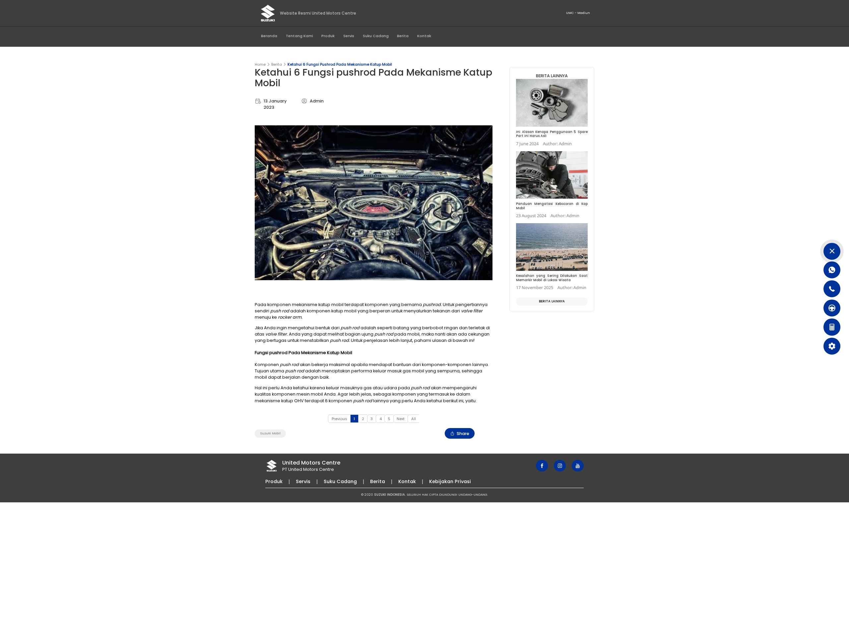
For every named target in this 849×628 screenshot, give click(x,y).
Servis (348, 35)
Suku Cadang (376, 35)
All (413, 418)
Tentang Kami (299, 35)
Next (401, 418)
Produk (328, 35)
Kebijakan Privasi (450, 481)
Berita (403, 35)
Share (463, 433)
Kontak (424, 35)
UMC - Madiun (578, 13)
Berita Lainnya (552, 301)
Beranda (269, 35)
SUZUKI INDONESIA (389, 494)
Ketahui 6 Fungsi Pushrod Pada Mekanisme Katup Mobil (340, 64)
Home (260, 64)
